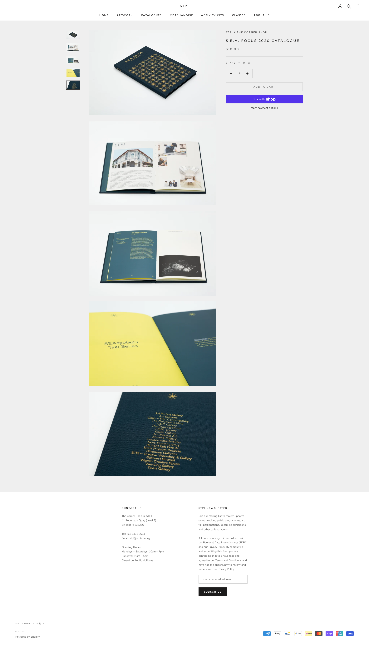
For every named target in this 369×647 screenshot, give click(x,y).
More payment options (264, 108)
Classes (239, 15)
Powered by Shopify (27, 637)
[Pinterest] (249, 63)
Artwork (125, 15)
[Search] (349, 6)
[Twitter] (244, 63)
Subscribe (213, 591)
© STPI (20, 631)
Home (104, 15)
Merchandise (181, 15)
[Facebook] (239, 63)
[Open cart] (357, 6)
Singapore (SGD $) (28, 623)
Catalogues (151, 15)
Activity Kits (212, 15)
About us (261, 15)
